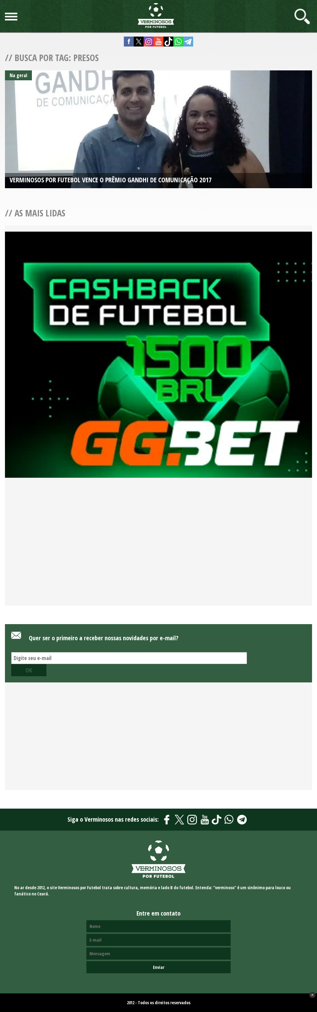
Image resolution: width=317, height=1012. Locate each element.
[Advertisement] (158, 548)
